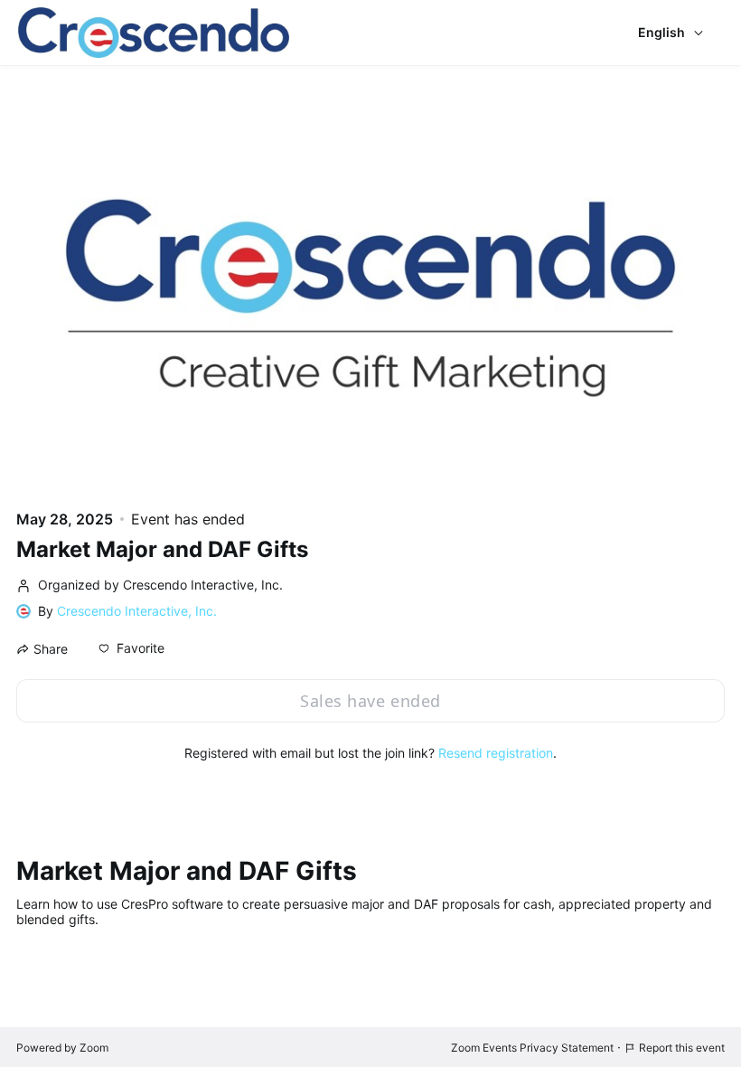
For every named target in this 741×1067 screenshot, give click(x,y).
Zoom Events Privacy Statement (532, 1047)
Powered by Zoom (62, 1047)
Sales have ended (370, 701)
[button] (131, 648)
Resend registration (495, 752)
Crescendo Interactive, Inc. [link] (137, 610)
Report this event (682, 1047)
